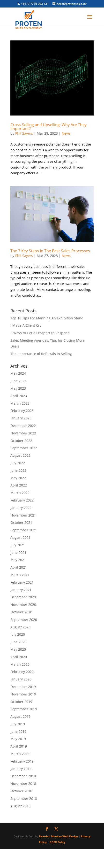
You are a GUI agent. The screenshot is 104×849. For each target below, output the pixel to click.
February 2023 (22, 410)
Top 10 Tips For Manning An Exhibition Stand (46, 318)
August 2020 (20, 627)
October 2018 (21, 791)
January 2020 (20, 679)
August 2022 (20, 455)
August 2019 (20, 716)
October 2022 (21, 440)
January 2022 (20, 507)
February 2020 (22, 671)
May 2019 (18, 738)
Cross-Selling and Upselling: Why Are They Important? (48, 126)
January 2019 (20, 768)
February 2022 (22, 500)
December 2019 (23, 686)
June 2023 (18, 380)
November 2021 (23, 515)
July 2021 (17, 545)
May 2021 (18, 559)
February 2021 (22, 582)
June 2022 (18, 470)
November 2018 (23, 783)
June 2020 (18, 642)
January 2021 (20, 589)
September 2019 (23, 709)
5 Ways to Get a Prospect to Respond (40, 333)
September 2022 (23, 448)
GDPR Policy (57, 842)
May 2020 (18, 649)
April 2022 (18, 485)
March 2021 (20, 574)
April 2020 (18, 657)
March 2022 (20, 492)
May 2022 (18, 478)
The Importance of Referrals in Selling (41, 353)
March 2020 (20, 664)
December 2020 (23, 597)
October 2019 (21, 701)
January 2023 (20, 418)
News (66, 133)
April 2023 (18, 396)
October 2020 (21, 612)
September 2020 (23, 619)
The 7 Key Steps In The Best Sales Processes (50, 251)
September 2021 (23, 530)
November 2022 (23, 433)
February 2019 (22, 761)
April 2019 (18, 746)
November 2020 (23, 604)
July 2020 (17, 634)
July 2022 (17, 463)
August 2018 (20, 806)
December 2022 (23, 425)
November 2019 (23, 694)
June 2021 (18, 552)
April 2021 (18, 567)
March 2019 (20, 753)
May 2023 (18, 388)
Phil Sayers (24, 133)
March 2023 (20, 403)
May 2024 (18, 373)
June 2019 (18, 731)
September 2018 (23, 798)
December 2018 (23, 776)
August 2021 (20, 537)
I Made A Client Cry (25, 325)
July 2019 (17, 724)
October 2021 (21, 522)
